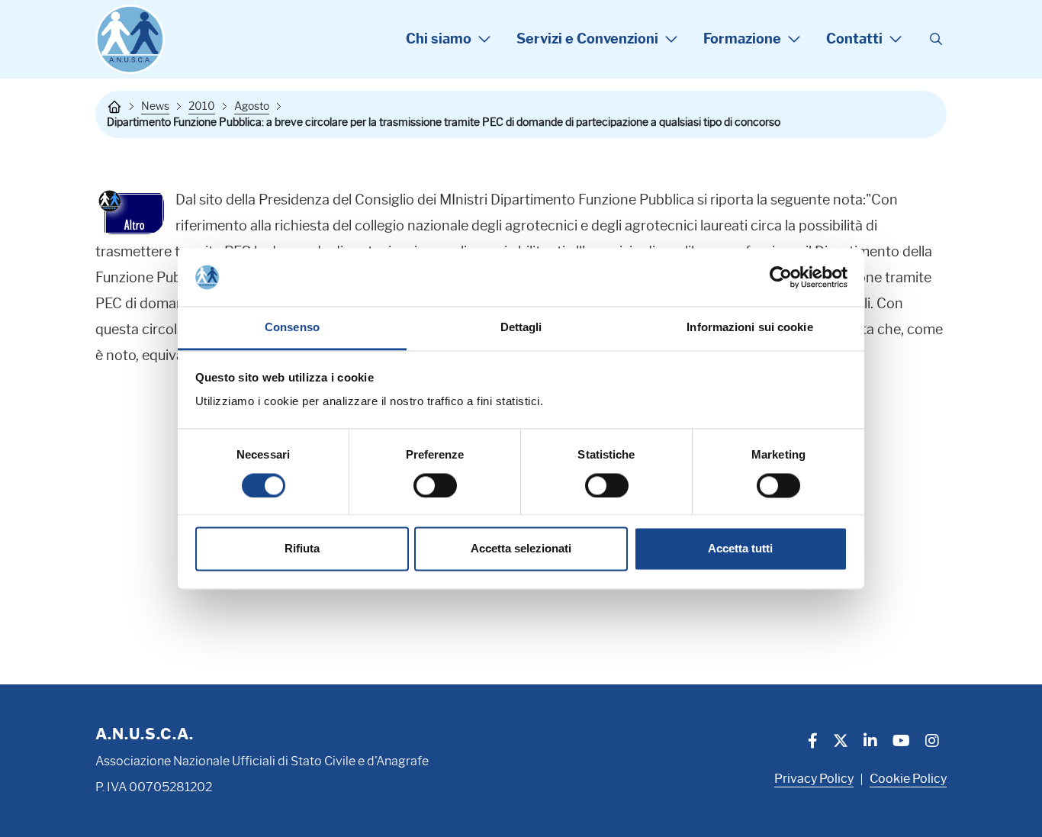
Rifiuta (302, 548)
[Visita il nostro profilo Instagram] (932, 742)
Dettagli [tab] (521, 327)
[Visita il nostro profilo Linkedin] (870, 742)
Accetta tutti (740, 548)
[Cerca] (936, 40)
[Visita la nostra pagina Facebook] (813, 742)
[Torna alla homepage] (114, 106)
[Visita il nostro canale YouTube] (901, 742)
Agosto (251, 106)
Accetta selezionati (521, 548)
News (155, 106)
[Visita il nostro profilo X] (840, 742)
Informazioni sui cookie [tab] (749, 327)
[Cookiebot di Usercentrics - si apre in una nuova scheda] (780, 277)
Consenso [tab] (292, 327)
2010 (201, 106)
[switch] (435, 485)
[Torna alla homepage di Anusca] (130, 39)
